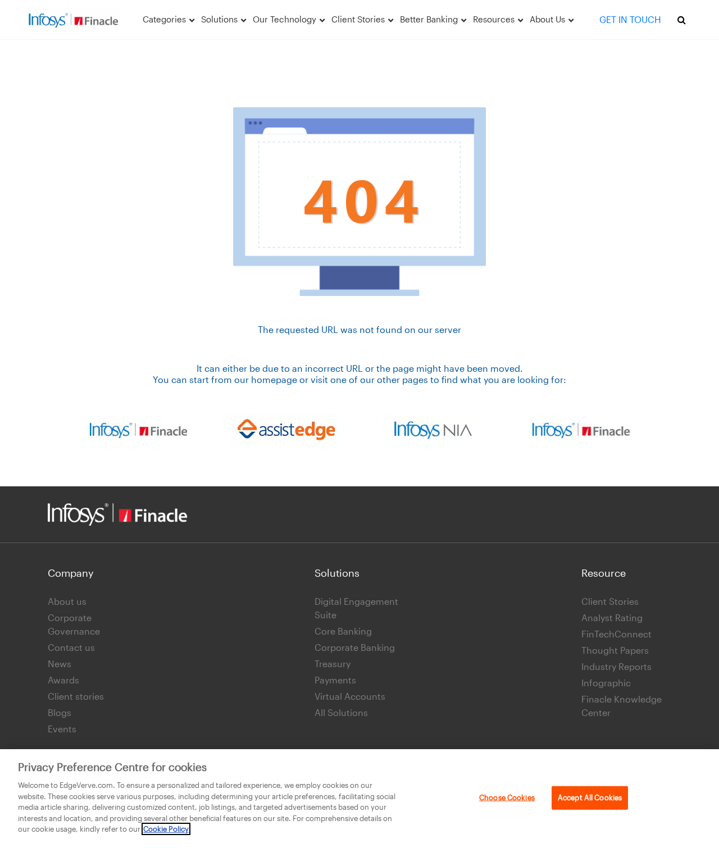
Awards (63, 679)
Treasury (333, 663)
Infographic (606, 682)
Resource (603, 573)
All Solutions (341, 712)
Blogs (59, 712)
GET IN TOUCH (630, 19)
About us (67, 601)
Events (62, 728)
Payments (335, 679)
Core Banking (343, 631)
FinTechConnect (616, 633)
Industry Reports (616, 666)
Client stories (76, 696)
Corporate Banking (355, 647)
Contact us (71, 647)
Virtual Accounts (350, 696)
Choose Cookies (507, 797)
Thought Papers (615, 650)
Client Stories (610, 601)
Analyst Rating (612, 617)
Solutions (337, 573)
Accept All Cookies (590, 797)
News (59, 663)
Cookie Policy (166, 828)
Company (71, 573)
